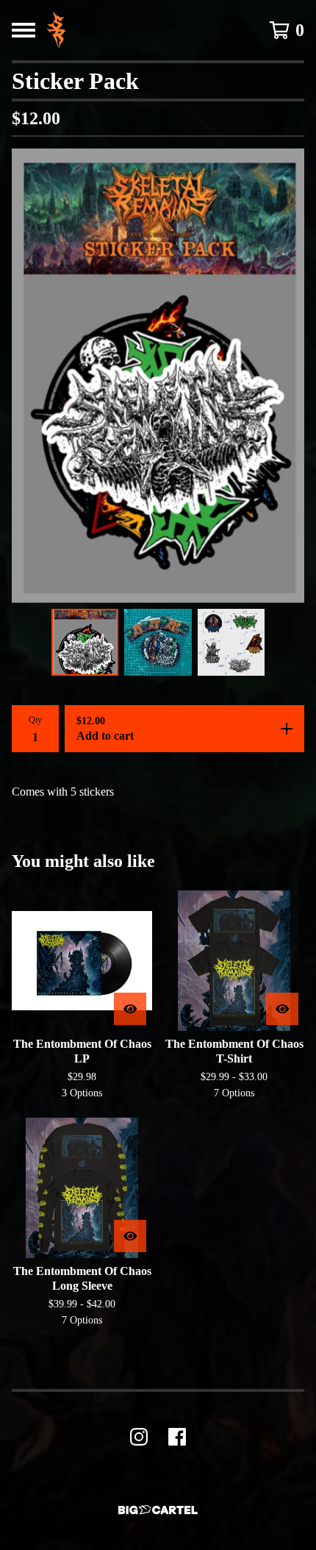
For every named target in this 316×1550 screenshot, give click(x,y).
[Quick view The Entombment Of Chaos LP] (130, 1009)
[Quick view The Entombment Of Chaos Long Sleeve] (130, 1236)
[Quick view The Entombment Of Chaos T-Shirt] (282, 1009)
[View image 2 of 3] (158, 642)
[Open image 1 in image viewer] (158, 376)
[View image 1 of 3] (85, 642)
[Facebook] (177, 1436)
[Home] (56, 30)
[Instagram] (138, 1436)
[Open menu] (23, 30)
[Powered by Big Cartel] (158, 1510)
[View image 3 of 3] (231, 642)
